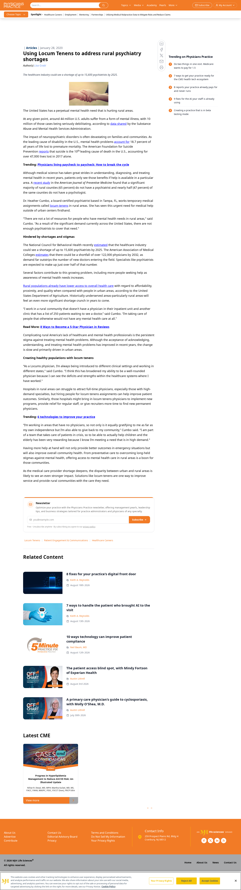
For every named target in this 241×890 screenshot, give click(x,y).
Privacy (52, 840)
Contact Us (54, 832)
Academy (152, 5)
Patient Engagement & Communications (66, 540)
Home (187, 862)
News (215, 862)
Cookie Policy (108, 886)
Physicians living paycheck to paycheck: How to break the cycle (83, 165)
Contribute (10, 840)
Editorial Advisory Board (62, 836)
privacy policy (89, 526)
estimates (42, 255)
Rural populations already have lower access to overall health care (68, 286)
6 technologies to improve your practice (66, 417)
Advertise (10, 836)
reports (44, 151)
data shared (118, 124)
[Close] (235, 880)
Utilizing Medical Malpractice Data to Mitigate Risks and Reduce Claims (138, 14)
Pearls (162, 5)
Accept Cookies (210, 880)
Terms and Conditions (104, 832)
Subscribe (137, 519)
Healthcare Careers (53, 14)
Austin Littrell (77, 678)
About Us (9, 832)
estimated (101, 245)
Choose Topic (14, 14)
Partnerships (97, 14)
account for (122, 142)
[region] (120, 881)
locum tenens (59, 206)
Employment (70, 14)
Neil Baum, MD (78, 647)
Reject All (186, 880)
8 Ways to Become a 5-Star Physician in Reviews (74, 327)
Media (137, 5)
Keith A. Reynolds (79, 579)
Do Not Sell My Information (108, 836)
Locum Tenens (32, 540)
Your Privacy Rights (103, 840)
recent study (41, 183)
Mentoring (84, 14)
